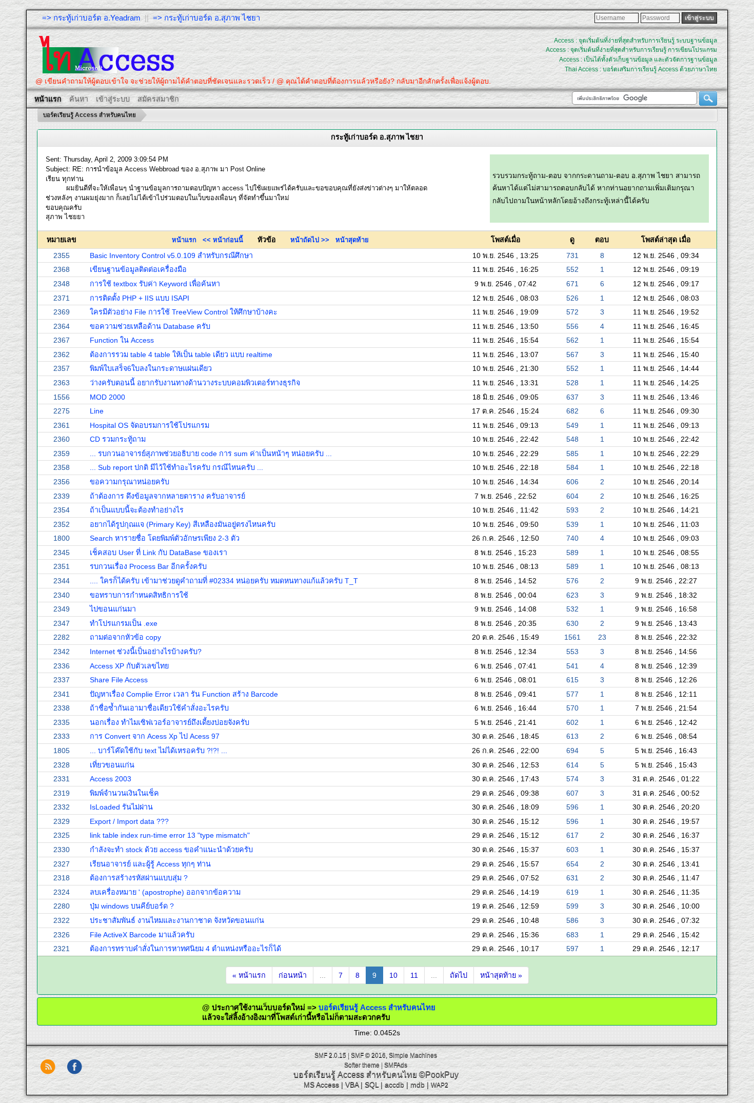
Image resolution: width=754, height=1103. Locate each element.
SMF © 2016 (368, 1055)
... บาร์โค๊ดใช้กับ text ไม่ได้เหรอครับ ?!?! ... (158, 750)
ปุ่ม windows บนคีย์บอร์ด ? (132, 906)
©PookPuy (439, 1074)
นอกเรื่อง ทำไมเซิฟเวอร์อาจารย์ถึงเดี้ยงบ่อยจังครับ (169, 722)
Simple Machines (413, 1055)
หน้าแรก (184, 240)
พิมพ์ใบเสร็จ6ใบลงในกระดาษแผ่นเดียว (151, 368)
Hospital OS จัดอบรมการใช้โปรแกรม (149, 425)
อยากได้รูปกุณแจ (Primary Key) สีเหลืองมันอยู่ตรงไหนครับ (182, 524)
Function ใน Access (122, 340)
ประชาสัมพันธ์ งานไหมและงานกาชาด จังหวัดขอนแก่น (177, 920)
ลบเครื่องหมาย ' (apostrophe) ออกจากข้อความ (165, 892)
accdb (394, 1084)
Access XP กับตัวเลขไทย (129, 666)
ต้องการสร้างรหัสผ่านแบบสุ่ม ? (139, 878)
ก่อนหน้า (293, 975)
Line (97, 411)
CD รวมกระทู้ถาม (118, 439)
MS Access (321, 1084)
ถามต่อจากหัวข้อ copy (125, 637)
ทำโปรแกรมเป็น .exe (123, 623)
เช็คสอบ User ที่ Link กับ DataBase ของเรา (158, 552)
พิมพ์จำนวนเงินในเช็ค (124, 793)
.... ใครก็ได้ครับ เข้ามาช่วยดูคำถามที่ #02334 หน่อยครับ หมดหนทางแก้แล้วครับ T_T (224, 581)
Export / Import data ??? (129, 821)
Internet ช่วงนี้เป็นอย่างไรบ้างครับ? (146, 651)
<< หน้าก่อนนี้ (223, 240)
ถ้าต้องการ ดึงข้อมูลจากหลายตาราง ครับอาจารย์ (167, 496)
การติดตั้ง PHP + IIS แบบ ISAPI (139, 298)
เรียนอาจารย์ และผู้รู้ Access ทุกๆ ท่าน (150, 864)
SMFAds (395, 1065)
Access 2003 (110, 779)
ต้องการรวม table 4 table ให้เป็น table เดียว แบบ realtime (181, 354)
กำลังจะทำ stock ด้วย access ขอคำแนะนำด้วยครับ (171, 849)
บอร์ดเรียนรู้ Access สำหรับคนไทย (344, 1007)
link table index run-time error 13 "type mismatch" (170, 835)
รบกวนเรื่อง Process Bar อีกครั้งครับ (148, 566)
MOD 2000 (107, 397)
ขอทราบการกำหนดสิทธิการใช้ (139, 595)
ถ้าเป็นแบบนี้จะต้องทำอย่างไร (137, 510)
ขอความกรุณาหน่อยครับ (129, 482)
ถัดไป (458, 975)
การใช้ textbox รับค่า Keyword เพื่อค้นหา (155, 284)
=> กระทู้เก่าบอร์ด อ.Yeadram (91, 17)
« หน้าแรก (249, 975)
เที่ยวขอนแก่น (112, 765)
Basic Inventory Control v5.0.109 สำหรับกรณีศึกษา (171, 255)
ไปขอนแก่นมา (113, 609)
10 (393, 975)
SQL (372, 1084)
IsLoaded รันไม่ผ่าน (121, 807)
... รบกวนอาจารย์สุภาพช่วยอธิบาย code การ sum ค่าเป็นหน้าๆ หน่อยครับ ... (211, 453)
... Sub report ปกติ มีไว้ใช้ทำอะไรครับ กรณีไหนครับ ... (176, 467)
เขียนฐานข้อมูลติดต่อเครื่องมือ (138, 269)
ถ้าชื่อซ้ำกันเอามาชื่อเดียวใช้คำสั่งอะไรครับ (159, 708)
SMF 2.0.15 (330, 1055)
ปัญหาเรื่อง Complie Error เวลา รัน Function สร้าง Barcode (184, 694)
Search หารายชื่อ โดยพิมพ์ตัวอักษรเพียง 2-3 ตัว (165, 538)
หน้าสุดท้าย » (501, 975)
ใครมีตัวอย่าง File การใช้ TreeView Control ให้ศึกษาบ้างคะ (183, 312)
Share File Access (119, 680)
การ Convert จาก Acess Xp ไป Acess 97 (155, 736)
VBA (352, 1084)
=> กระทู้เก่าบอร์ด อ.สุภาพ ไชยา (206, 17)
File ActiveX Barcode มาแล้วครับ (142, 935)
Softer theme (362, 1065)
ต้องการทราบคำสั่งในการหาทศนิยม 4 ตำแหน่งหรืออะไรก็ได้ (185, 948)
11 (414, 975)
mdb (417, 1084)
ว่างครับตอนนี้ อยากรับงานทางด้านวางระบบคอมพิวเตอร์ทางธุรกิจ (195, 383)
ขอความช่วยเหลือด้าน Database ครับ (150, 326)
